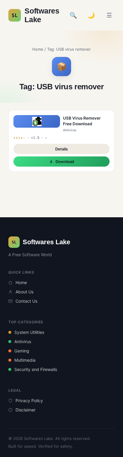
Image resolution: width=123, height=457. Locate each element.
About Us (24, 291)
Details (61, 149)
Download (65, 161)
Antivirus (22, 341)
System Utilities (29, 332)
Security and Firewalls (35, 369)
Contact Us (26, 301)
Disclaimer (26, 409)
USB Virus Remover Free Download (82, 121)
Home (37, 49)
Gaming (21, 350)
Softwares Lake (35, 15)
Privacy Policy (29, 400)
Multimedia (25, 360)
